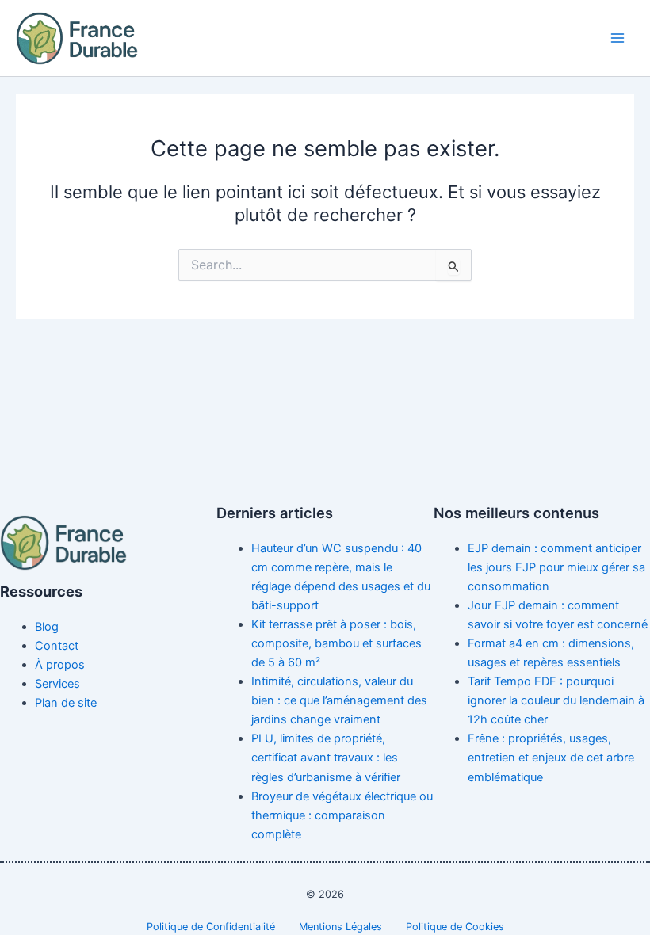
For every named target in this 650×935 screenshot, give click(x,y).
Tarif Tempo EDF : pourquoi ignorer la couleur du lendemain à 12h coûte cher (556, 700)
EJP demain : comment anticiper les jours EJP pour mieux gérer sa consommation (556, 567)
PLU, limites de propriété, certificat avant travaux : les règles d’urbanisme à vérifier (325, 757)
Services (57, 684)
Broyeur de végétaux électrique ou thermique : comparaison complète (342, 815)
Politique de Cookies (455, 927)
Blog (47, 627)
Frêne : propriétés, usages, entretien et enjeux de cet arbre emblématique (551, 757)
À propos (60, 665)
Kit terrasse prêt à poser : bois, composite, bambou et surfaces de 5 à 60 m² (336, 643)
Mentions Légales (340, 927)
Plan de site (66, 703)
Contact (56, 646)
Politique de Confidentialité (211, 927)
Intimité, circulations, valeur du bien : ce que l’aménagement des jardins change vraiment (339, 700)
